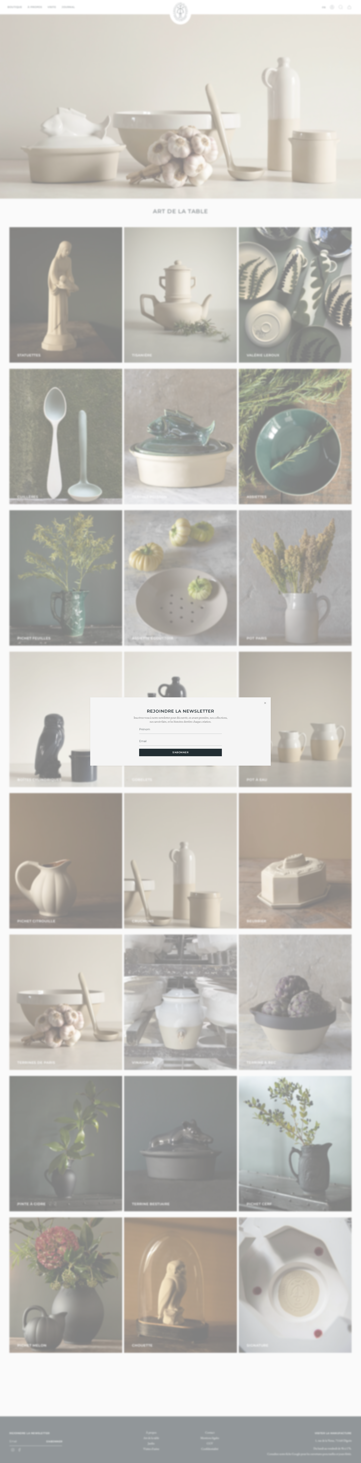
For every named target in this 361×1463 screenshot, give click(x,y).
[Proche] (265, 703)
